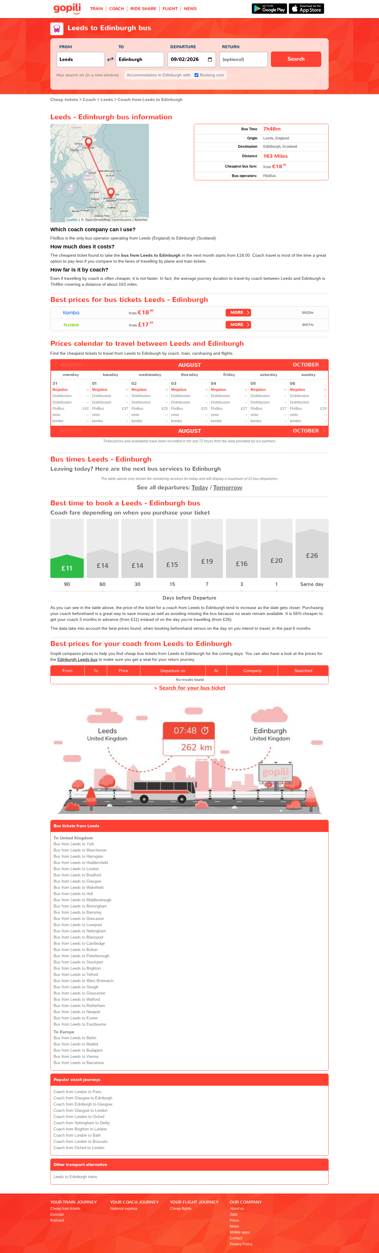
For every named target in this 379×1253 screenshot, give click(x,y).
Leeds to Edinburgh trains (75, 1177)
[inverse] (110, 59)
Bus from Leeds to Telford (76, 975)
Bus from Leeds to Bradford (77, 875)
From (65, 47)
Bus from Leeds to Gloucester (79, 993)
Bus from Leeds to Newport (77, 1012)
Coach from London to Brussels (81, 1142)
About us (237, 1209)
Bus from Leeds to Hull (73, 894)
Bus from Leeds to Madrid (76, 1044)
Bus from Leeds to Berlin (75, 1038)
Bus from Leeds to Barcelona (79, 1063)
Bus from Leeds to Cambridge (79, 944)
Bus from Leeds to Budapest (78, 1050)
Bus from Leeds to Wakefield (78, 888)
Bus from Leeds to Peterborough (81, 956)
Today (200, 487)
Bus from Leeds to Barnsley (78, 912)
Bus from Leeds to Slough (76, 987)
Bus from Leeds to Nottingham (80, 931)
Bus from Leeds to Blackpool (78, 937)
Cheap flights (180, 1209)
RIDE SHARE (143, 9)
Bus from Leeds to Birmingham (80, 906)
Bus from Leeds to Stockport (78, 962)
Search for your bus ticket (192, 688)
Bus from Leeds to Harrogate (78, 856)
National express (123, 1209)
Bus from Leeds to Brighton (77, 968)
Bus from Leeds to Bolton (75, 950)
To (121, 47)
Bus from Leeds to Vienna (76, 1057)
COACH (116, 9)
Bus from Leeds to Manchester (80, 850)
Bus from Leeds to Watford (77, 999)
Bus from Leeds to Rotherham (79, 1006)
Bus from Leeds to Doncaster (79, 919)
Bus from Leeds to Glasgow (77, 881)
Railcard (57, 1220)
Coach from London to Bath (77, 1135)
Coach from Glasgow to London (80, 1111)
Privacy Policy (241, 1244)
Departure (183, 47)
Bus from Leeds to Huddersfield (81, 863)
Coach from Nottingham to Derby (82, 1123)
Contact (236, 1238)
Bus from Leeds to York (74, 844)
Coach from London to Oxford (79, 1117)
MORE (236, 312)
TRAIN (96, 9)
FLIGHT (170, 9)
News (234, 1226)
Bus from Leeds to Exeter (76, 1018)
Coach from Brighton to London (80, 1129)
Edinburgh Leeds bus (77, 659)
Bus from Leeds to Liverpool (78, 925)
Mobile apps (240, 1232)
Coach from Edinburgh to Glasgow (83, 1104)
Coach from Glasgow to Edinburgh (83, 1098)
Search (296, 59)
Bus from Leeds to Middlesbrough (82, 900)
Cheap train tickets (65, 1209)
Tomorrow (227, 487)
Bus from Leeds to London (76, 869)
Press (234, 1220)
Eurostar (57, 1214)
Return (231, 47)
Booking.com (175, 75)
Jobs (233, 1214)
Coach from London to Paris (78, 1092)
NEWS (190, 9)
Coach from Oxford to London (79, 1148)
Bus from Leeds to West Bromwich (83, 981)
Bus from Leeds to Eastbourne (80, 1024)
